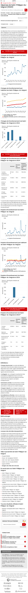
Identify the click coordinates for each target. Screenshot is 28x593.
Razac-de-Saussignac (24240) (10, 458)
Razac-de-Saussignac (16, 12)
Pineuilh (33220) (6, 456)
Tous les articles (9, 576)
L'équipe (11, 573)
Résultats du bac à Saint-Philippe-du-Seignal (13, 512)
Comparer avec (4, 24)
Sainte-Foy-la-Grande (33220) (10, 461)
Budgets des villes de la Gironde (10, 465)
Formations (6, 532)
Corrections (17, 576)
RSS (13, 576)
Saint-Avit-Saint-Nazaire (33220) (10, 459)
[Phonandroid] (20, 591)
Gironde (14, 3)
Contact (25, 573)
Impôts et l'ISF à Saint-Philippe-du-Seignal (12, 478)
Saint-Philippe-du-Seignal (8, 473)
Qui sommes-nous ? (5, 573)
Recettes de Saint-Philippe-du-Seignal (7, 412)
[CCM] (20, 583)
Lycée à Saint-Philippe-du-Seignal (10, 489)
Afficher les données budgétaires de (9, 20)
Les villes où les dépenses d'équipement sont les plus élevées (15, 309)
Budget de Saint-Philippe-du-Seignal (20, 412)
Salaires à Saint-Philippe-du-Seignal (11, 475)
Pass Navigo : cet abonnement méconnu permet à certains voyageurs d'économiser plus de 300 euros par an (13, 562)
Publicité (21, 573)
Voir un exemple (23, 526)
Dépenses (3, 27)
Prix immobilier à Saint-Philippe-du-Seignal (12, 476)
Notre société (16, 573)
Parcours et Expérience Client (9, 546)
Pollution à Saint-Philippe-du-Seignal (11, 501)
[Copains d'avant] (7, 589)
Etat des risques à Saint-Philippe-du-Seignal (13, 495)
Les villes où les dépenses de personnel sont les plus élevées (15, 155)
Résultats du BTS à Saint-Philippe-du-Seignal (13, 515)
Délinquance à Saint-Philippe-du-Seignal (12, 499)
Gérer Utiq (3, 576)
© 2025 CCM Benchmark (17, 577)
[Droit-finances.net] (20, 586)
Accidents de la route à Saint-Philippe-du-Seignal (14, 484)
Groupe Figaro (9, 577)
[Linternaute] (7, 586)
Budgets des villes (7, 3)
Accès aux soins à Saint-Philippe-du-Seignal (13, 497)
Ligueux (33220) (6, 463)
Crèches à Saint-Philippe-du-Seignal (11, 491)
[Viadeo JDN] (20, 589)
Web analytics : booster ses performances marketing (9, 542)
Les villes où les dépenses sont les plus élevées (14, 52)
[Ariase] (7, 591)
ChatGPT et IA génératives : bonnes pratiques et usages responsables (11, 536)
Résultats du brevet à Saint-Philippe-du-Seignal (14, 514)
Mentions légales (23, 576)
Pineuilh (8, 12)
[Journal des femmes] (7, 583)
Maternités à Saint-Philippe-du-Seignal (12, 493)
